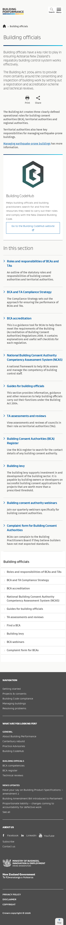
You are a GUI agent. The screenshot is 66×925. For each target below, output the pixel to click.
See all (6, 812)
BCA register (10, 770)
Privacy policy (12, 894)
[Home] (6, 26)
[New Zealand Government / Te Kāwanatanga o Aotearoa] (33, 876)
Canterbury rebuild (14, 741)
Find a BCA (13, 625)
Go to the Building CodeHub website (33, 226)
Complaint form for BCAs (23, 650)
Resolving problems (14, 708)
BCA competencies (14, 765)
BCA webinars (15, 642)
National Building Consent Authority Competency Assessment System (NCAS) (33, 598)
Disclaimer (9, 899)
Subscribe (8, 841)
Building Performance (13, 11)
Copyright (9, 904)
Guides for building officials (25, 608)
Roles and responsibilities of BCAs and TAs (34, 572)
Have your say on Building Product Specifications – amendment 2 (33, 791)
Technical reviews (13, 775)
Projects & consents (14, 693)
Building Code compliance (18, 698)
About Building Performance (19, 736)
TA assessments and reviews (25, 617)
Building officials (16, 561)
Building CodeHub (13, 751)
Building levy (15, 633)
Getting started (12, 688)
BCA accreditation (18, 588)
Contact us (9, 846)
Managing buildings (14, 703)
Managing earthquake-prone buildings (26, 143)
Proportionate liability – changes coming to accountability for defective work (28, 805)
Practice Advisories (14, 746)
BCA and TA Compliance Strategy (28, 580)
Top (59, 922)
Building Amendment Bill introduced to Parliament (32, 798)
